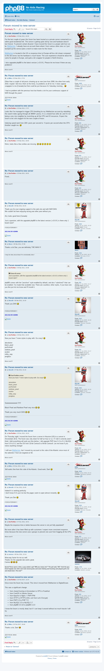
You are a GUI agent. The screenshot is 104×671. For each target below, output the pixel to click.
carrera (77, 564)
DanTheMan (78, 46)
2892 (80, 224)
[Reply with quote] (68, 33)
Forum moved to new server (19, 25)
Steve (76, 250)
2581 (80, 253)
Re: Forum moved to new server (19, 76)
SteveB (77, 219)
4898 (80, 83)
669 (80, 50)
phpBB (45, 656)
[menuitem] (17, 16)
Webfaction (11, 46)
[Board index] (15, 8)
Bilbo (76, 79)
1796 (80, 567)
